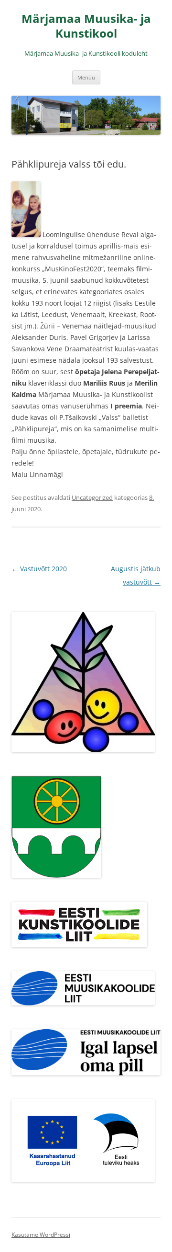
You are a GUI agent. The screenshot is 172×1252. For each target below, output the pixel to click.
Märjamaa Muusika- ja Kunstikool (86, 26)
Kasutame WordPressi (40, 1235)
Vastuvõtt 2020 (39, 568)
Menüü (86, 77)
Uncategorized (92, 497)
